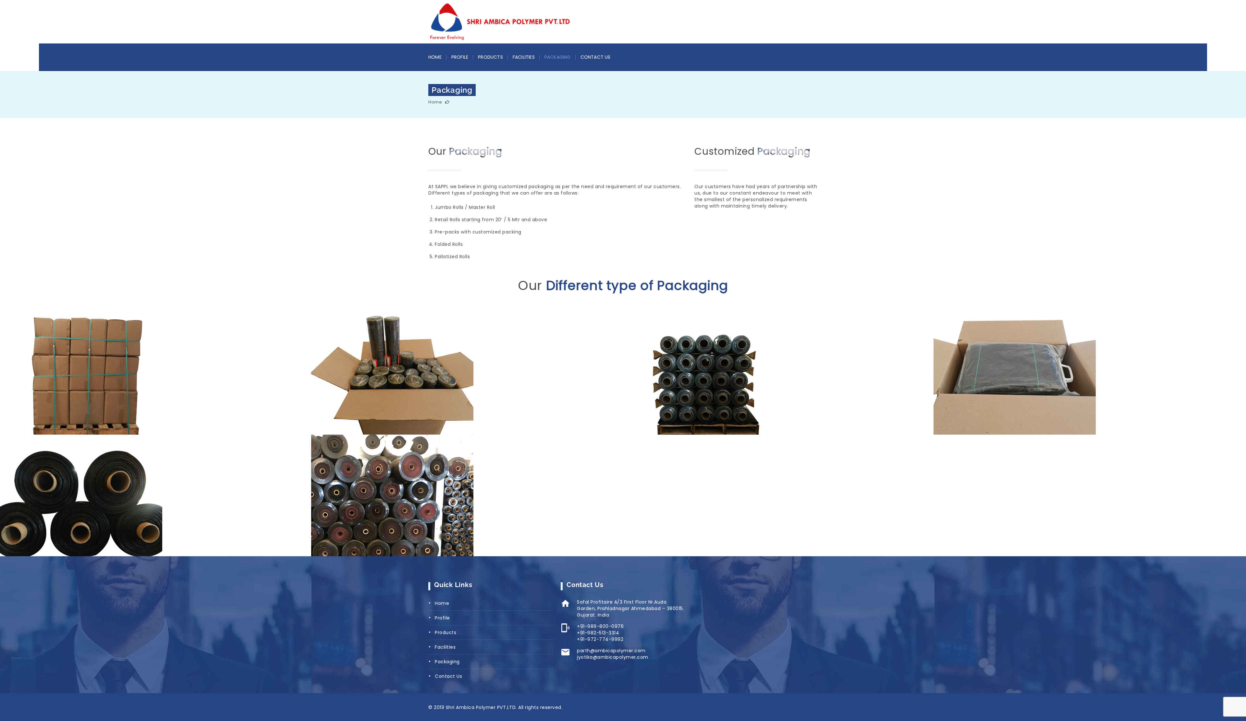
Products (490, 57)
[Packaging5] (1044, 374)
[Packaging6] (110, 495)
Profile (459, 57)
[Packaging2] (110, 374)
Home (435, 57)
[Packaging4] (733, 374)
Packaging (557, 57)
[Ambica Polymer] (500, 21)
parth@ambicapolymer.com (611, 650)
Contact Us (595, 57)
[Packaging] (421, 495)
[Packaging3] (421, 374)
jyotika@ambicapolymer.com (612, 657)
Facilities (524, 57)
